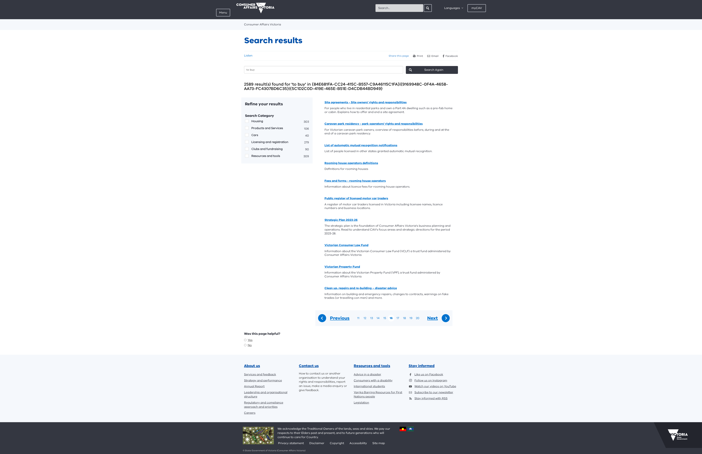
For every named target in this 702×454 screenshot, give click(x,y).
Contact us (309, 365)
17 (398, 318)
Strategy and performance (263, 380)
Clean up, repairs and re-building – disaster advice (360, 288)
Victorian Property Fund (342, 267)
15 (384, 318)
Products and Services (267, 128)
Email (435, 56)
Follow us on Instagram (430, 380)
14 (378, 318)
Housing (257, 121)
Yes (250, 340)
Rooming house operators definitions (351, 163)
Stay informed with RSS (431, 398)
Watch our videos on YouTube (435, 386)
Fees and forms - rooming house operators (355, 181)
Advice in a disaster (367, 374)
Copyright (337, 443)
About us (252, 365)
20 (417, 318)
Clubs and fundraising (267, 149)
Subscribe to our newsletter (433, 392)
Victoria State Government (678, 435)
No (250, 345)
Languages (452, 8)
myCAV (476, 8)
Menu (223, 13)
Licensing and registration (269, 142)
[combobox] (399, 8)
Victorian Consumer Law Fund (346, 245)
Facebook (452, 56)
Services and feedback (260, 374)
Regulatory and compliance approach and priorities (263, 405)
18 (404, 318)
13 (371, 318)
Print (420, 56)
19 (411, 318)
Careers (249, 413)
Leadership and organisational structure (265, 394)
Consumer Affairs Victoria (262, 24)
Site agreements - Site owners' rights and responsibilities (365, 102)
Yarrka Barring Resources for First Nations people (378, 394)
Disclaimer (316, 443)
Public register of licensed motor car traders (356, 198)
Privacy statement (291, 443)
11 (358, 318)
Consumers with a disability (373, 380)
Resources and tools (265, 156)
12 (365, 318)
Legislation (361, 403)
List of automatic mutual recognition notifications (360, 145)
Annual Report (254, 386)
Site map (378, 443)
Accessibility (358, 443)
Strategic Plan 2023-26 (341, 220)
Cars (254, 135)
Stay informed (422, 365)
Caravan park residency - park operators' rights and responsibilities (373, 124)
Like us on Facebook (428, 374)
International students (369, 386)
